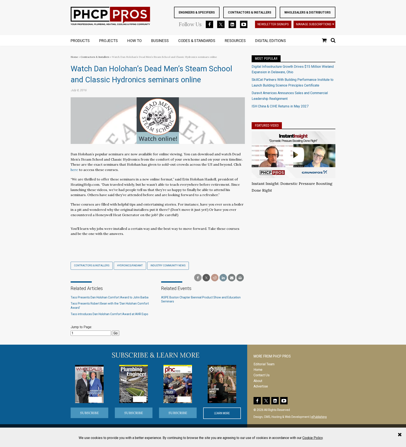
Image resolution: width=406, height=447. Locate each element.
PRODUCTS (80, 40)
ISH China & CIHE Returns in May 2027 (280, 106)
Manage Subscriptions (313, 24)
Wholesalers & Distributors (307, 12)
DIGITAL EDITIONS (270, 40)
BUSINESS (160, 40)
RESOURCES (235, 40)
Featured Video (267, 125)
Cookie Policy (312, 438)
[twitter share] (206, 278)
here (74, 170)
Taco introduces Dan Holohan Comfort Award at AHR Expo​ (109, 314)
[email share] (231, 278)
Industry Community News (168, 265)
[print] (240, 278)
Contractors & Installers (249, 12)
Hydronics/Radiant (130, 265)
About (258, 381)
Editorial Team (264, 364)
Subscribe (89, 413)
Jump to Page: (81, 327)
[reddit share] (214, 278)
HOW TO (134, 40)
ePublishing (319, 417)
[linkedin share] (223, 278)
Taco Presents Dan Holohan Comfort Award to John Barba (109, 297)
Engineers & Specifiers (197, 12)
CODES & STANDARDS (196, 40)
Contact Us (262, 375)
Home (74, 56)
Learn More (222, 413)
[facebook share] (198, 278)
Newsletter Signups (273, 24)
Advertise (261, 386)
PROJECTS (108, 40)
